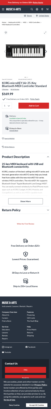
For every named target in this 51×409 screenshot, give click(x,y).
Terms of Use (9, 399)
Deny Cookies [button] (14, 405)
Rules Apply (38, 3)
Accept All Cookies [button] (36, 405)
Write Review (15, 89)
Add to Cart (34, 105)
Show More (25, 201)
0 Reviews (5, 89)
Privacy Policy (40, 384)
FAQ (25, 370)
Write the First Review (25, 224)
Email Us (25, 378)
